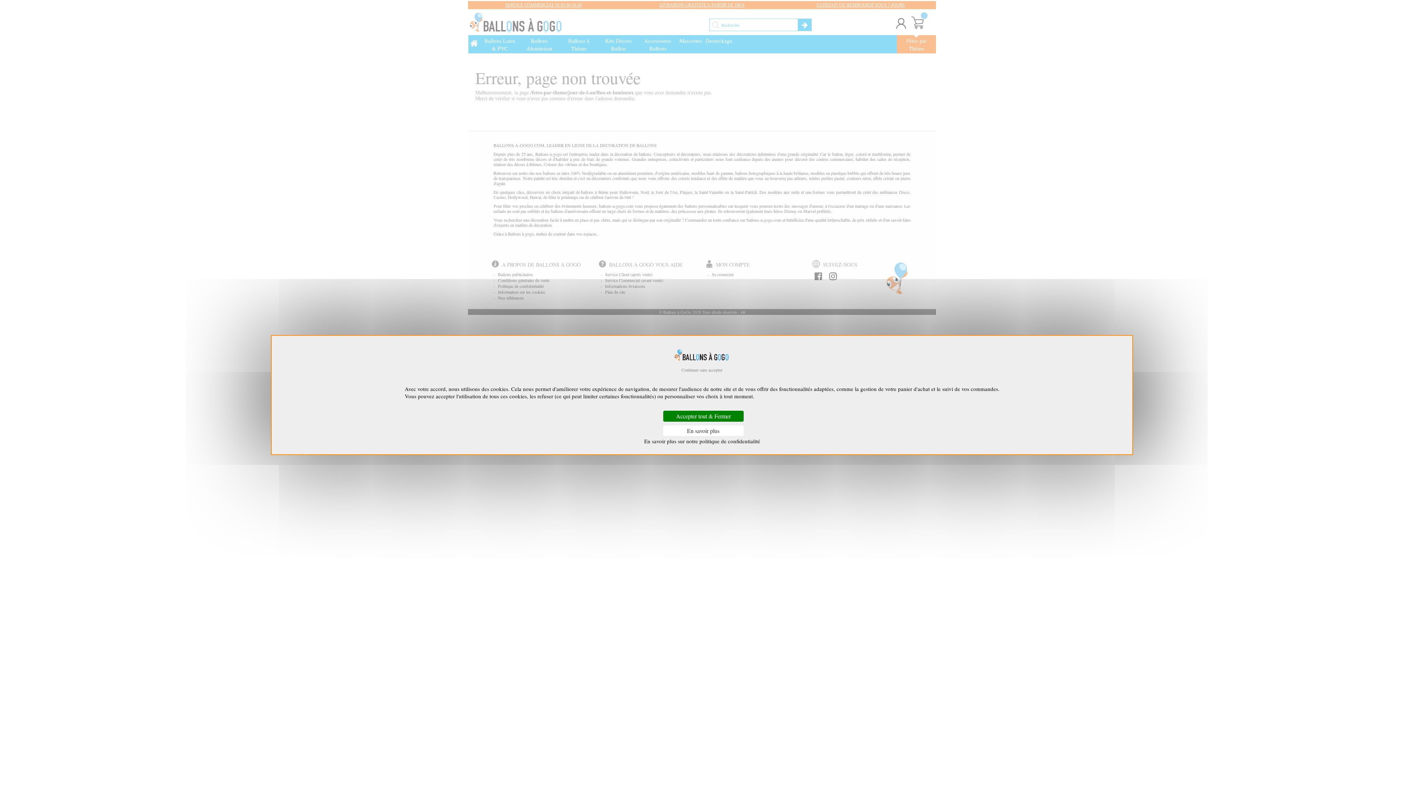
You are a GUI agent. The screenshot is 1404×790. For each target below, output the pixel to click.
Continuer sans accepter (702, 370)
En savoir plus (703, 430)
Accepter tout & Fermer (703, 416)
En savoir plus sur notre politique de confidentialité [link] (702, 441)
